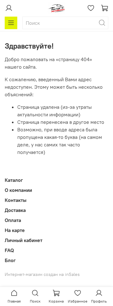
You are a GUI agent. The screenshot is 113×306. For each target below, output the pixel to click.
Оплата (13, 220)
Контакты (15, 200)
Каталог (14, 180)
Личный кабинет (23, 240)
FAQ (9, 250)
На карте (15, 230)
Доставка (15, 210)
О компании (18, 190)
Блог (10, 260)
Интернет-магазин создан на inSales (42, 274)
